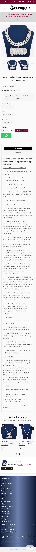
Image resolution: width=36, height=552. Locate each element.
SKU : (6, 98)
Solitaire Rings (6, 514)
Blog (3, 498)
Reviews (18, 153)
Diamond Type (7, 104)
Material (5, 119)
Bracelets (5, 516)
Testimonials (6, 486)
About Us (5, 481)
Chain (3, 504)
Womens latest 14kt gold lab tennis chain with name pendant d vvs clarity (9, 441)
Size (3, 112)
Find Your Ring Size (8, 527)
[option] (12, 65)
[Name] (32, 542)
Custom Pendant (7, 506)
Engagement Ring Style (9, 532)
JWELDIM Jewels (24, 549)
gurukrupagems (19, 401)
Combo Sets (6, 511)
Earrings (4, 519)
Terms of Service (7, 491)
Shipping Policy (7, 493)
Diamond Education (8, 529)
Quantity (4, 127)
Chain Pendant (6, 521)
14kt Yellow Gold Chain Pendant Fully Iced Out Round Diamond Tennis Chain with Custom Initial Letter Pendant (26, 441)
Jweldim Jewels (7, 483)
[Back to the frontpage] (18, 19)
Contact (4, 496)
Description (18, 149)
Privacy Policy (6, 488)
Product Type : (9, 96)
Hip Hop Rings (6, 509)
